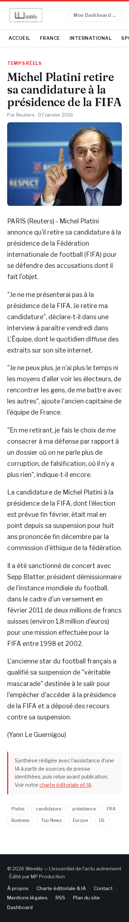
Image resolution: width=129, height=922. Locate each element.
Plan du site (86, 897)
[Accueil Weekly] (25, 15)
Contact (103, 888)
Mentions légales (27, 897)
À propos (18, 888)
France (50, 38)
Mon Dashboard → (95, 15)
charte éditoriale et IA (65, 785)
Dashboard (20, 907)
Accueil (19, 38)
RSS (60, 897)
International (91, 38)
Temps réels (24, 63)
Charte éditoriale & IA (61, 888)
